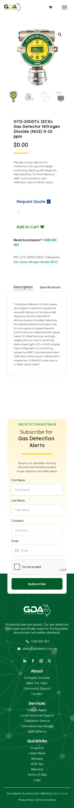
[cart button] (50, 7)
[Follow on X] (49, 661)
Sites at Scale (60, 793)
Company (18, 521)
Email (15, 541)
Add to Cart (27, 226)
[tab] (23, 287)
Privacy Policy (25, 800)
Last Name (18, 500)
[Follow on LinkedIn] (24, 661)
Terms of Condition (45, 800)
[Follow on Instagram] (41, 661)
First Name (18, 480)
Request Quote (30, 201)
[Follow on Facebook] (33, 661)
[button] (60, 34)
